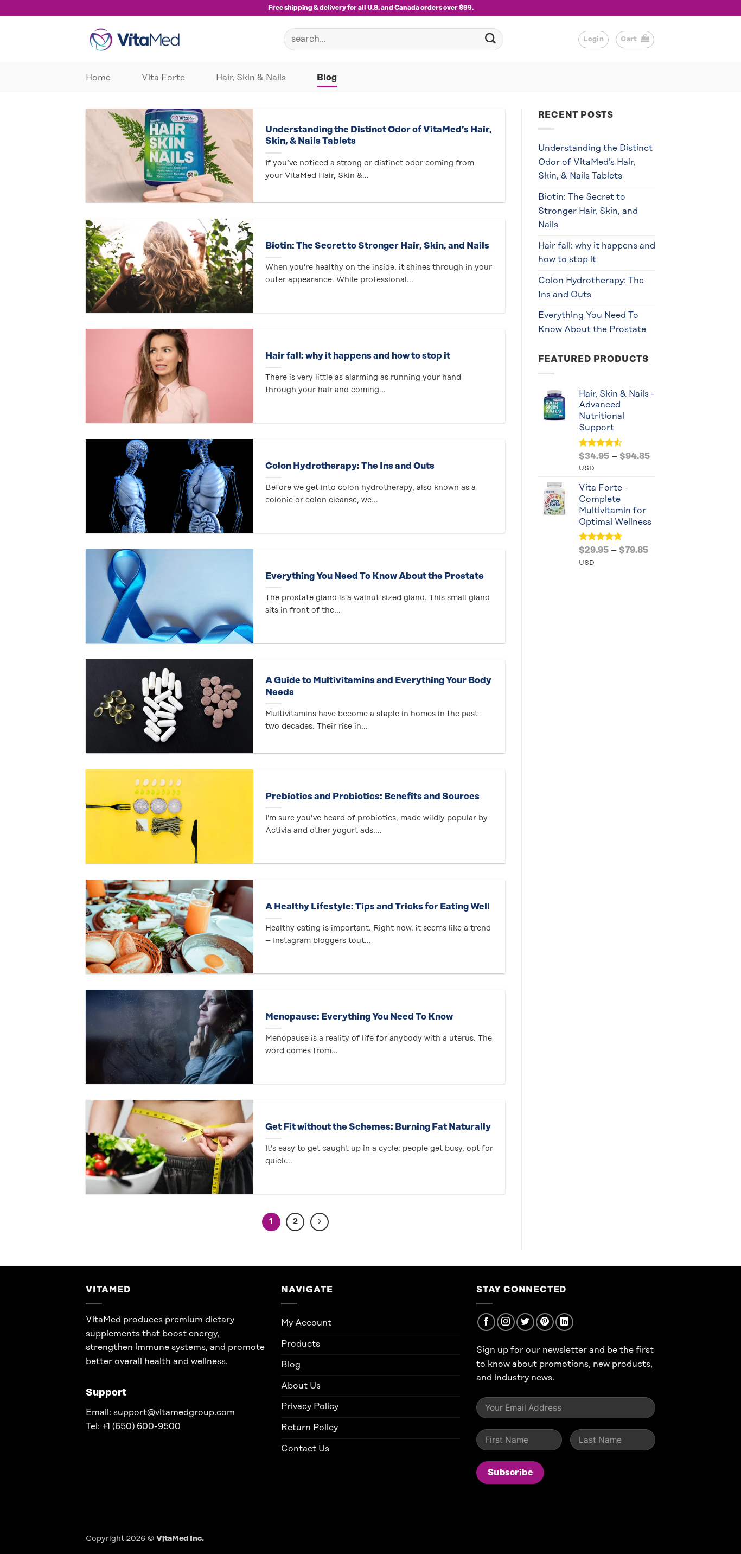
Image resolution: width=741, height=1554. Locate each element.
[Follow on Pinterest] (545, 1322)
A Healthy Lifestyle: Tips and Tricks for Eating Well (377, 907)
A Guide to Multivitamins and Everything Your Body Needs (378, 686)
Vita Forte (163, 77)
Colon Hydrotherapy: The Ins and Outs (350, 466)
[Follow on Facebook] (486, 1322)
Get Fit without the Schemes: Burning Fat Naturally (378, 1127)
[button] (635, 39)
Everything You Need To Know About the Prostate (374, 576)
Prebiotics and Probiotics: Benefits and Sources (372, 796)
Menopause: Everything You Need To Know (359, 1017)
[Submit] (490, 39)
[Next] (319, 1222)
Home (98, 77)
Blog (327, 77)
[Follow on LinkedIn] (564, 1322)
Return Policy (309, 1427)
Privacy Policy (309, 1406)
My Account (306, 1323)
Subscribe (510, 1472)
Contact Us (305, 1449)
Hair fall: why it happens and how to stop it (357, 356)
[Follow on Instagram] (506, 1322)
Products (300, 1344)
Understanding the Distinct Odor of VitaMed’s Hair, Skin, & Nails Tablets (378, 136)
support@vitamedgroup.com (174, 1412)
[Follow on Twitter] (525, 1322)
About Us (301, 1386)
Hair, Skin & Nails (251, 77)
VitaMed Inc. (180, 1538)
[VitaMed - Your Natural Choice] (137, 39)
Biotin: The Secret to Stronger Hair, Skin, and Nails (377, 246)
